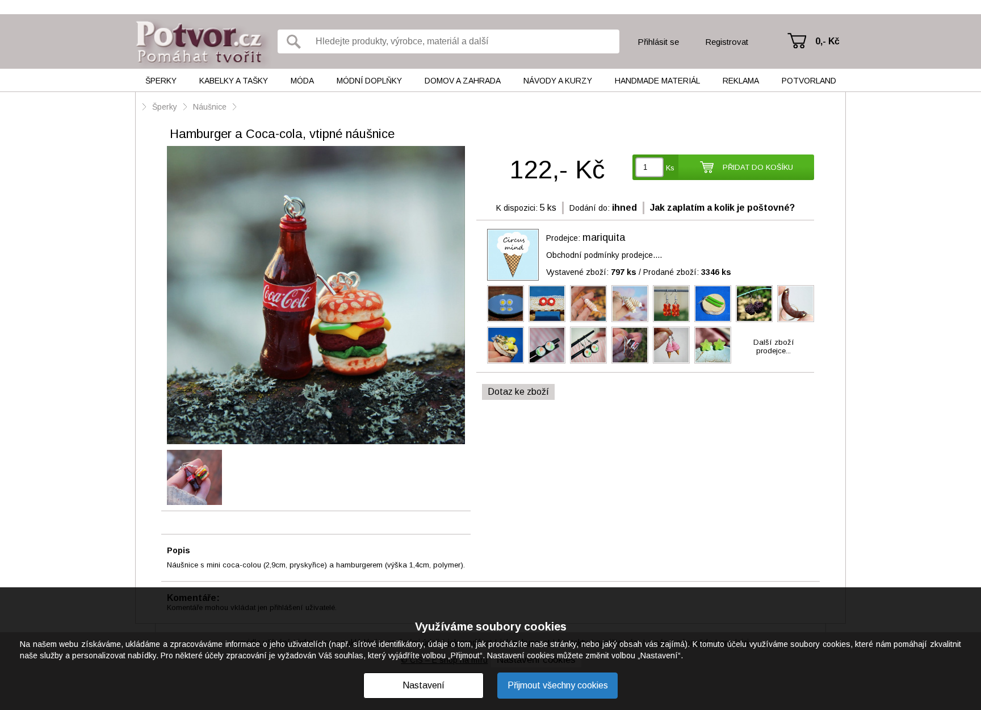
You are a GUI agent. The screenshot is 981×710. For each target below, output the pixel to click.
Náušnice (210, 106)
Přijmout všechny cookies (558, 685)
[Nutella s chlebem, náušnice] (629, 345)
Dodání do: (589, 207)
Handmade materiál (657, 80)
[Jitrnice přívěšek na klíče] (795, 303)
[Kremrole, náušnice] (629, 303)
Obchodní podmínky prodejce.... (604, 255)
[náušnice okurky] (712, 303)
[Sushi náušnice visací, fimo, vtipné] (588, 345)
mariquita (603, 237)
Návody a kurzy (557, 80)
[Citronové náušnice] (505, 345)
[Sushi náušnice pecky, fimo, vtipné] (547, 345)
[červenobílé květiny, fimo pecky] (547, 303)
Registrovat (726, 42)
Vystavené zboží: (591, 272)
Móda (302, 80)
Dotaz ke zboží (518, 391)
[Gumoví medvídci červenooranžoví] (671, 303)
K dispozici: (517, 207)
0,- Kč (827, 41)
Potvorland (809, 80)
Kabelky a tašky (233, 80)
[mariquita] (513, 255)
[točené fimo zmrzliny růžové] (671, 345)
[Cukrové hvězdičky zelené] (712, 345)
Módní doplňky (369, 80)
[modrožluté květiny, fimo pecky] (505, 303)
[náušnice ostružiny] (754, 303)
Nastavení (424, 685)
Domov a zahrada (463, 80)
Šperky (161, 80)
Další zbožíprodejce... (773, 346)
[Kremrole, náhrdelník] (588, 303)
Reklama (741, 80)
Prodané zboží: (687, 272)
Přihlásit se (658, 42)
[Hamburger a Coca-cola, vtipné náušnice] (316, 296)
